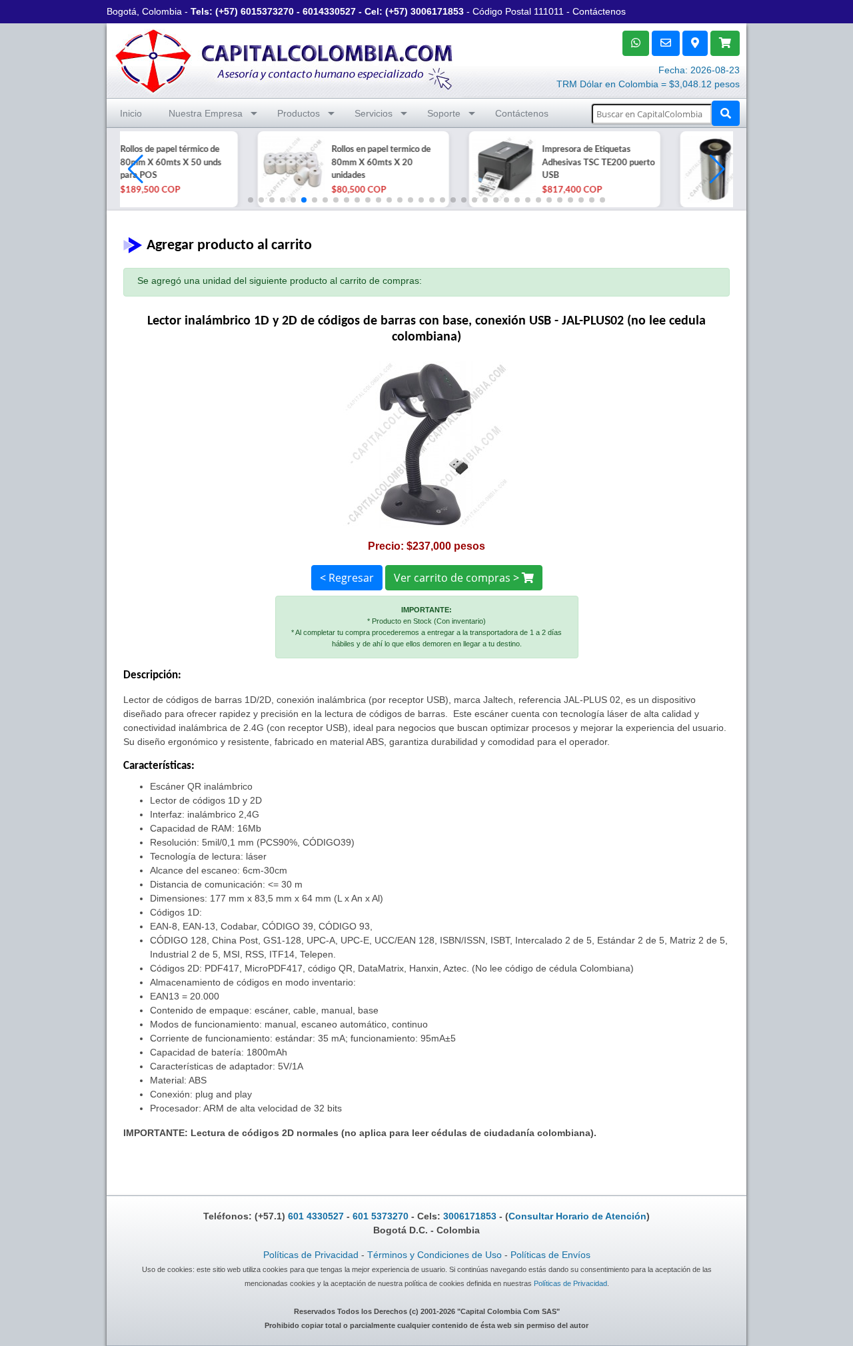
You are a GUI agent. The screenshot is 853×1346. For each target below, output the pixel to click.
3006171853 (437, 11)
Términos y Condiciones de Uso (434, 1254)
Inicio (131, 113)
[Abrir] (153, 169)
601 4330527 (316, 1216)
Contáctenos (599, 11)
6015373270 (267, 11)
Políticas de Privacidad (311, 1254)
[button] (717, 169)
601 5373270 (381, 1216)
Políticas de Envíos (550, 1254)
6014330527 (329, 11)
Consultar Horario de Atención (577, 1216)
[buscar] (726, 113)
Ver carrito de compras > (458, 577)
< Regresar (347, 577)
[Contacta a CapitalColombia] (284, 59)
